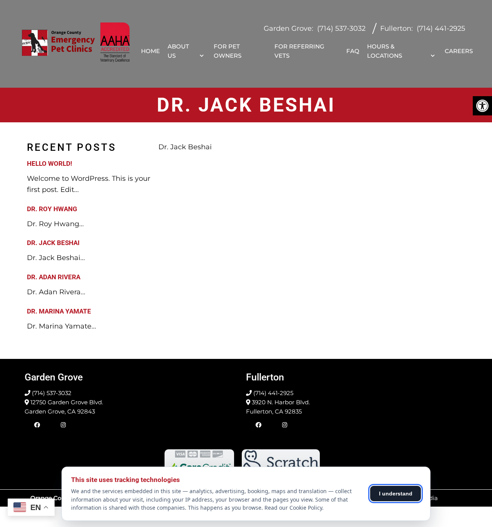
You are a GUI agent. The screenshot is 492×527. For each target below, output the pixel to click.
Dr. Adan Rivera (53, 277)
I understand (395, 493)
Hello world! (49, 163)
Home (150, 51)
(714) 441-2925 (441, 28)
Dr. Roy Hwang (52, 209)
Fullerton (395, 28)
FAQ (352, 51)
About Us (178, 51)
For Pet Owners (227, 51)
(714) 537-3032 (341, 28)
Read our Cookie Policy (293, 507)
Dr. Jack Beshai (53, 243)
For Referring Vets (299, 51)
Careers (459, 51)
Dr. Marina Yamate (59, 311)
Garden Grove (288, 28)
